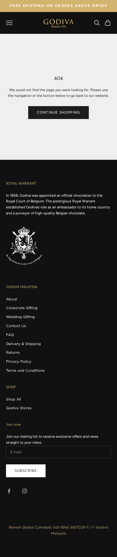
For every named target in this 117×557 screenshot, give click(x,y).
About (11, 299)
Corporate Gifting (22, 308)
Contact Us (16, 326)
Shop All (13, 399)
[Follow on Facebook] (9, 491)
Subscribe (26, 471)
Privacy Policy (18, 361)
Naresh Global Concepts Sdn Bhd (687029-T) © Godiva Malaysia (58, 530)
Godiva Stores (19, 408)
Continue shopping (58, 112)
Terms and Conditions (25, 370)
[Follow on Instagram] (25, 491)
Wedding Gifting (20, 317)
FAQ (10, 335)
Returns (13, 352)
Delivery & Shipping (23, 344)
